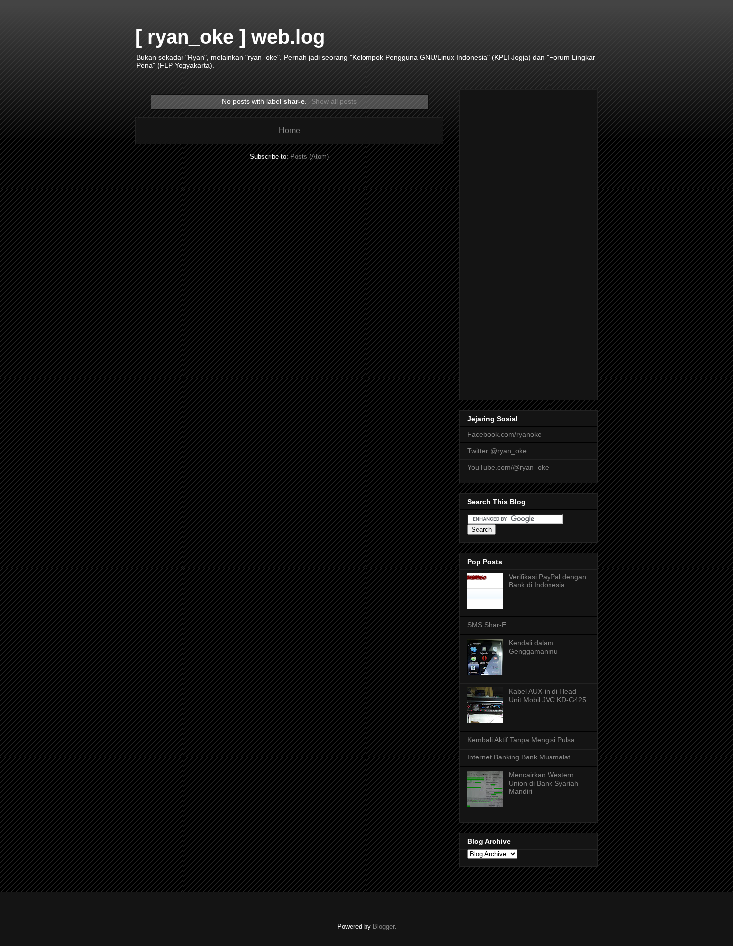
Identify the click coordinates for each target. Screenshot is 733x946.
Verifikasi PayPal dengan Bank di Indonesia (547, 581)
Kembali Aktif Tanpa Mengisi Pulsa (521, 740)
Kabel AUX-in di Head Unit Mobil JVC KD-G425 (547, 695)
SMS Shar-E (486, 625)
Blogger (383, 926)
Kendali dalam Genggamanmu (533, 647)
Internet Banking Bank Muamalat (518, 757)
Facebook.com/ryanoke (504, 434)
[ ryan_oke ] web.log (230, 37)
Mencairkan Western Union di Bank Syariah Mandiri (543, 783)
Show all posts (334, 101)
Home (289, 130)
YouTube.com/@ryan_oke (508, 467)
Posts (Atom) (309, 156)
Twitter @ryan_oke (497, 451)
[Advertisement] (528, 242)
